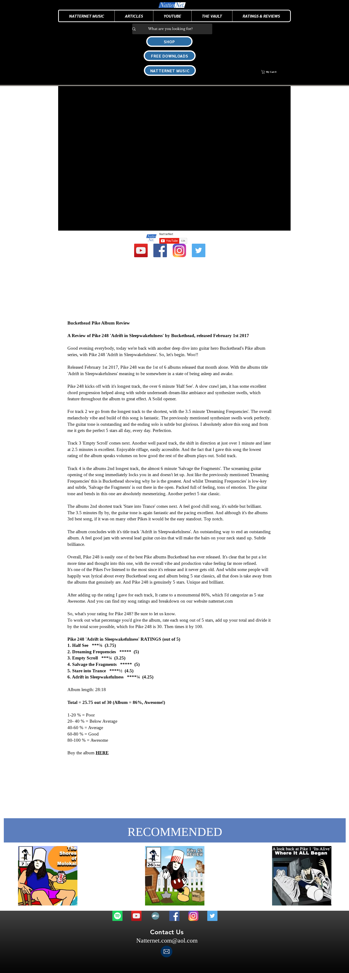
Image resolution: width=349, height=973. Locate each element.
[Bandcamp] (155, 916)
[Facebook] (160, 250)
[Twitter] (198, 250)
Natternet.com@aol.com (167, 940)
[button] (133, 15)
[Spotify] (117, 916)
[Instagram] (179, 250)
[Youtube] (141, 250)
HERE (102, 752)
